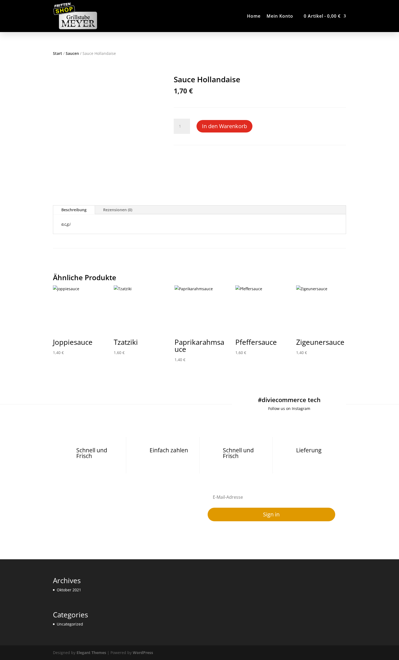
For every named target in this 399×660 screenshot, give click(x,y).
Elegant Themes (91, 652)
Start (57, 53)
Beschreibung (74, 209)
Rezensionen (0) (117, 209)
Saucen (72, 53)
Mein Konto (280, 16)
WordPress (143, 652)
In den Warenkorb (224, 126)
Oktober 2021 (69, 589)
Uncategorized (70, 624)
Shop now (253, 39)
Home (254, 16)
